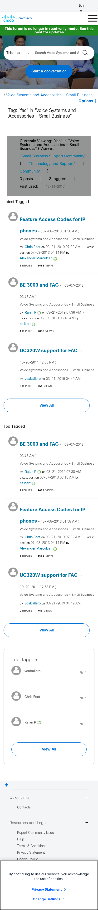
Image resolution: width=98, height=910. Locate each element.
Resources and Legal (28, 823)
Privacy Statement (47, 889)
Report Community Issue (35, 833)
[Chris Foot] (27, 702)
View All (46, 405)
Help (20, 839)
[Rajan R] (27, 727)
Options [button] (85, 101)
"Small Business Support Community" (53, 156)
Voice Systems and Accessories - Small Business (49, 95)
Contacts (24, 807)
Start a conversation (49, 71)
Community (30, 171)
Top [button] (6, 785)
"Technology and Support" (52, 164)
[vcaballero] (27, 676)
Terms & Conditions (31, 846)
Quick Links (19, 797)
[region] (49, 885)
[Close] (90, 867)
